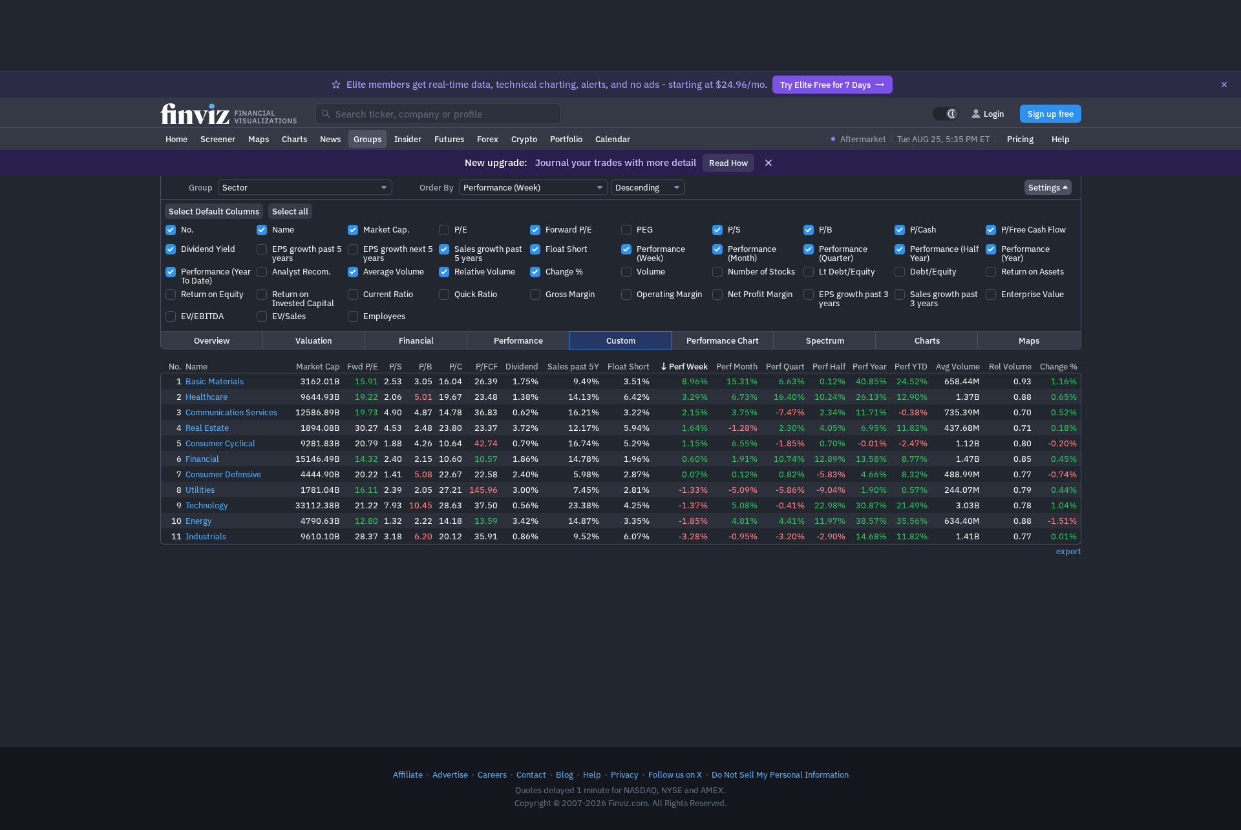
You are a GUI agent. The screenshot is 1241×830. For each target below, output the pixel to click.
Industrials (206, 536)
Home (176, 139)
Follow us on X (675, 774)
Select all (290, 211)
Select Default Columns (214, 211)
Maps (258, 139)
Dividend (521, 366)
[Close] (1224, 84)
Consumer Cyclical (220, 443)
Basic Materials (215, 381)
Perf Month (737, 366)
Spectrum (825, 340)
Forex (487, 139)
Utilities (200, 489)
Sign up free (1051, 114)
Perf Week (688, 366)
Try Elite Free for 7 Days (825, 84)
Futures (449, 139)
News (330, 139)
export (1068, 551)
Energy (199, 520)
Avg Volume (958, 366)
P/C (455, 366)
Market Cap (318, 366)
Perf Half (828, 366)
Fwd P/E (362, 366)
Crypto (524, 139)
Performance (518, 340)
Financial (416, 340)
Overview (211, 340)
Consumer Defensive (223, 474)
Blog (564, 774)
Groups (367, 139)
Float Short (629, 366)
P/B (425, 366)
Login (994, 114)
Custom (620, 340)
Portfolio (566, 139)
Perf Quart (785, 366)
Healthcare (207, 396)
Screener (217, 139)
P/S (395, 366)
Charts (294, 139)
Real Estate (207, 427)
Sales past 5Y (573, 366)
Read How (728, 163)
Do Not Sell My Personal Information (780, 774)
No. (175, 366)
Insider (407, 139)
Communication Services (231, 412)
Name (196, 366)
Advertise (450, 774)
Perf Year (870, 366)
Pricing (1020, 139)
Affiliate (408, 774)
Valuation (313, 340)
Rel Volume (1010, 366)
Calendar (612, 139)
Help (1061, 139)
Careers (492, 774)
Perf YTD (911, 366)
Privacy (625, 774)
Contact (531, 774)
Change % (1058, 366)
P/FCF (487, 366)
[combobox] (438, 113)
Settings (1044, 187)
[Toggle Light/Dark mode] (945, 114)
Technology (207, 505)
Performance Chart (722, 340)
